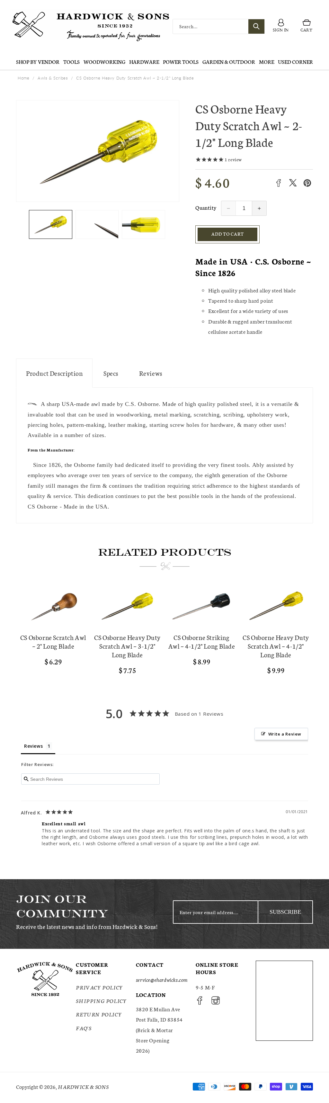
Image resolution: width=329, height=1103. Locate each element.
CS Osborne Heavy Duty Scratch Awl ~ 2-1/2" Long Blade (135, 78)
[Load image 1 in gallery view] (50, 224)
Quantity (205, 207)
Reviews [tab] (33, 746)
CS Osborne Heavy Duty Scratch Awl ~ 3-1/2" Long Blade (127, 646)
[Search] (256, 26)
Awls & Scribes (53, 78)
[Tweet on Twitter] (292, 183)
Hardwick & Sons (83, 1086)
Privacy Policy (99, 987)
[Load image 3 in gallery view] (143, 224)
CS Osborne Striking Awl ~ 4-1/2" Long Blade (201, 641)
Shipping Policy (101, 1000)
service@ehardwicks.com (162, 979)
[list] (164, 632)
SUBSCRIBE (285, 912)
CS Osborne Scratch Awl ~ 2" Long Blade (53, 641)
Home (23, 78)
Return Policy (99, 1014)
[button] (306, 26)
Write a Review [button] (284, 734)
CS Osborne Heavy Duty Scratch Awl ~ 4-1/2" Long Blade (276, 646)
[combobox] (218, 26)
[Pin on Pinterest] (307, 183)
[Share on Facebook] (278, 183)
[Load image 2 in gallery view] (97, 224)
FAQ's (83, 1027)
